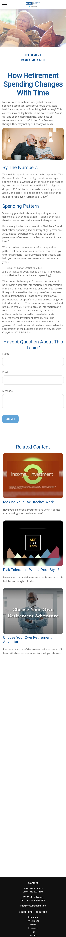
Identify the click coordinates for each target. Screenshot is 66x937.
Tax (33, 931)
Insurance (33, 928)
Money (33, 935)
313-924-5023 (36, 888)
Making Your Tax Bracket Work (28, 502)
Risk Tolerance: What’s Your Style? (31, 570)
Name (5, 353)
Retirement (33, 917)
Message (7, 391)
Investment (33, 920)
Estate (33, 924)
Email (5, 372)
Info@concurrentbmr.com (33, 905)
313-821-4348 (36, 891)
